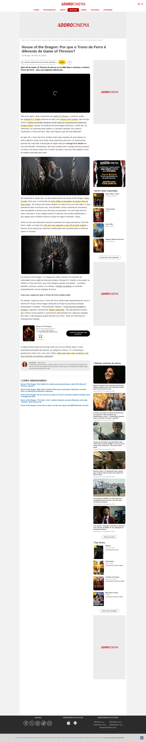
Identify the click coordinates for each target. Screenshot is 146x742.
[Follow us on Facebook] (26, 723)
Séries (83, 10)
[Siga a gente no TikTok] (44, 723)
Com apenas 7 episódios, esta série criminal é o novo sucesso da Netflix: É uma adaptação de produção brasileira (109, 527)
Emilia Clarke (27, 125)
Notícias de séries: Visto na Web (50, 40)
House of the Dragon (69, 119)
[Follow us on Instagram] (38, 723)
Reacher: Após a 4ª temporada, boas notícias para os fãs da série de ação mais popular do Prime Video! (108, 472)
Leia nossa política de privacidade (114, 737)
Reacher (108, 546)
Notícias (73, 10)
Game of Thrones (60, 116)
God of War (109, 224)
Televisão (95, 10)
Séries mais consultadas (109, 611)
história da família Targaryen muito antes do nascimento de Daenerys (57, 122)
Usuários (40, 335)
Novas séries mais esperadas (109, 257)
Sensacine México (105, 727)
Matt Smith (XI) (43, 332)
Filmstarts (112, 722)
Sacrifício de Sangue (112, 577)
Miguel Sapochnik (56, 310)
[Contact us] (50, 723)
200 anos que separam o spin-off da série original (65, 225)
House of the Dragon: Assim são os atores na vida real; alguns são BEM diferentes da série (54, 405)
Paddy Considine (64, 286)
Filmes (36, 10)
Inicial (23, 40)
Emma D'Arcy (53, 332)
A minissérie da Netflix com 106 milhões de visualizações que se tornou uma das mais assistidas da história (107, 500)
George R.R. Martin (32, 119)
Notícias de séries (35, 40)
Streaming (107, 10)
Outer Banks (109, 561)
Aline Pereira (32, 362)
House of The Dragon (44, 326)
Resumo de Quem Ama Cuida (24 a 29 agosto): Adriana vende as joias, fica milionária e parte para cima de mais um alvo (108, 387)
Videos (62, 10)
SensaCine (97, 725)
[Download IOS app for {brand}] (70, 723)
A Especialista (110, 209)
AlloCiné (97, 722)
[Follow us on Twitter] (32, 723)
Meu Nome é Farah (111, 593)
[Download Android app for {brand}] (76, 723)
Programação (49, 10)
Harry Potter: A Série (112, 194)
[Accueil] (73, 4)
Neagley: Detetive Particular (114, 239)
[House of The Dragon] (29, 333)
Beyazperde (114, 725)
